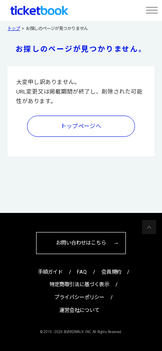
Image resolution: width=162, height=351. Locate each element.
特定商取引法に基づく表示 (79, 284)
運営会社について (79, 310)
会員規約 (111, 272)
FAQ (82, 272)
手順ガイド (50, 272)
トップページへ (81, 126)
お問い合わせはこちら (81, 243)
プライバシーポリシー (79, 297)
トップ (13, 28)
